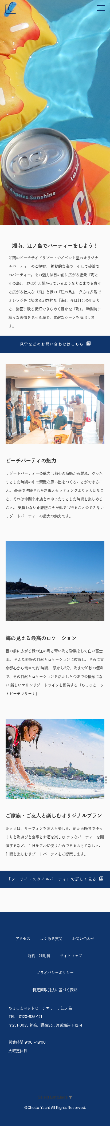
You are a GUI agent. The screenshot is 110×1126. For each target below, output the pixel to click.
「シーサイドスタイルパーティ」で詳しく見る (52, 879)
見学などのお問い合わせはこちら (52, 344)
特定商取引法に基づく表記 (55, 989)
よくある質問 (51, 938)
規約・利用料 (39, 955)
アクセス (22, 938)
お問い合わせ (83, 938)
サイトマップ (71, 955)
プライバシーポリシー (55, 972)
